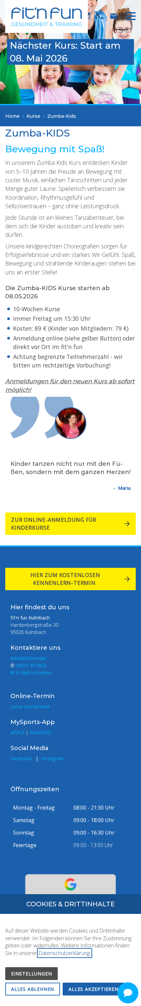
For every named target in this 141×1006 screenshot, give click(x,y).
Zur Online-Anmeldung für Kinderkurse (53, 523)
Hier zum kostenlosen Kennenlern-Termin (65, 579)
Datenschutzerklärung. (64, 953)
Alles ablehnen (32, 989)
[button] (130, 16)
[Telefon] (100, 16)
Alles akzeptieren (93, 989)
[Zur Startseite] (46, 16)
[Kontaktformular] (113, 16)
